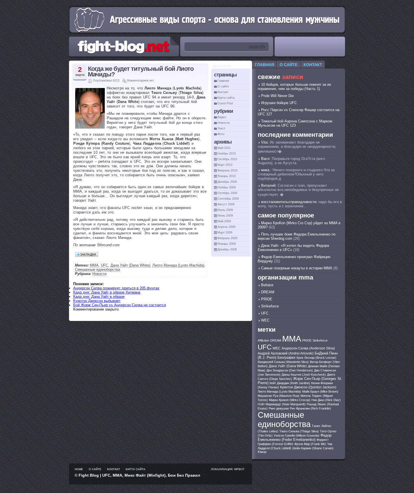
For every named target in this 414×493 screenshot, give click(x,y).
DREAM (267, 292)
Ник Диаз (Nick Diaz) (326, 400)
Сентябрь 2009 (228, 198)
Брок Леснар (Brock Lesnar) (316, 357)
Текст (221, 128)
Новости (99, 274)
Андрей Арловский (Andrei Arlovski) (285, 353)
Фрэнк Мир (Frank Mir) (310, 444)
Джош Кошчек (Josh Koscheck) (304, 374)
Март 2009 (224, 232)
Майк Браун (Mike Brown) (320, 391)
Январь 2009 (226, 243)
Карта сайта (226, 97)
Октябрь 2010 (227, 159)
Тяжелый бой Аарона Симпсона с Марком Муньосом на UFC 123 (295, 123)
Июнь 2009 (225, 215)
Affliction (263, 340)
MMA (94, 265)
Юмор (262, 452)
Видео (221, 117)
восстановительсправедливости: (289, 202)
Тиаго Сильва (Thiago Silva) (299, 431)
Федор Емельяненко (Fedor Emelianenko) (294, 437)
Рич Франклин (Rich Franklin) (310, 408)
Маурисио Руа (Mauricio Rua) (278, 395)
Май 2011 (224, 147)
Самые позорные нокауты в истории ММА (296, 268)
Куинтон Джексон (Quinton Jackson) (308, 387)
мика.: (266, 170)
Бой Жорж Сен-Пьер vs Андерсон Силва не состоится (119, 305)
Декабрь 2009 (227, 181)
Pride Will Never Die (277, 96)
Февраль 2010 (227, 170)
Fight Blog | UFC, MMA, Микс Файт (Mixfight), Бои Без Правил (139, 475)
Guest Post (225, 103)
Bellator (267, 285)
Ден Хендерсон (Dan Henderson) (289, 370)
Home (79, 469)
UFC (104, 265)
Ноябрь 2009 (226, 187)
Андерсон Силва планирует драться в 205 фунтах (116, 288)
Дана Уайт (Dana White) (130, 265)
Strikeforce (270, 306)
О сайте (223, 86)
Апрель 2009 (226, 226)
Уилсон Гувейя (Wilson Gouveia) (296, 435)
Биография (286, 358)
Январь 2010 (226, 176)
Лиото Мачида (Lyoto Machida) (178, 265)
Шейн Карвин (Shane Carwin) (312, 448)
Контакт (222, 92)
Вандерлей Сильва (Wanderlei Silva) (283, 362)
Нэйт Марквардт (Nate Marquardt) (282, 404)
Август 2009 (226, 204)
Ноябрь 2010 (226, 153)
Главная (223, 80)
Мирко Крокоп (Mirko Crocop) (289, 400)
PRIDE (266, 299)
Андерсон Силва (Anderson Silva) (308, 348)
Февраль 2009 (227, 238)
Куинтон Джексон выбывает (97, 301)
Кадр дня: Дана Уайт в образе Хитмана (106, 292)
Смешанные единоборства (97, 269)
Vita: (265, 142)
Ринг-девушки (279, 408)
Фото (220, 134)
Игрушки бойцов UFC (279, 103)
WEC (265, 320)
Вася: (266, 159)
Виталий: (269, 185)
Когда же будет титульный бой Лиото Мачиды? (140, 71)
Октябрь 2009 (227, 193)
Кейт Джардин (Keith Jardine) (290, 383)
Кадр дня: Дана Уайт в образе (98, 296)
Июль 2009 (225, 210)
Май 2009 (224, 221)
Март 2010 (224, 164)
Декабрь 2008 (227, 249)
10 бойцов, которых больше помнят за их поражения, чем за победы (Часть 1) (294, 86)
